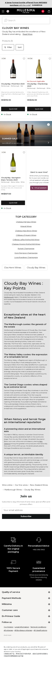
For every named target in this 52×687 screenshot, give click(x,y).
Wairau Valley (15, 182)
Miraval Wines (26, 226)
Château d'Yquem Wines (26, 235)
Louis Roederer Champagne (26, 257)
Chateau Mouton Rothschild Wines (26, 244)
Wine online (7, 485)
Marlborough (5, 86)
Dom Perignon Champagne (26, 253)
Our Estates (8, 627)
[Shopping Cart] (48, 11)
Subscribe (26, 516)
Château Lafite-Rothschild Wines (26, 240)
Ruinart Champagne (26, 248)
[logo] (26, 11)
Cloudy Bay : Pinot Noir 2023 (12, 84)
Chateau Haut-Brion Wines (26, 231)
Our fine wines (21, 485)
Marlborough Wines (13, 490)
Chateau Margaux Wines (26, 222)
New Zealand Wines (39, 485)
